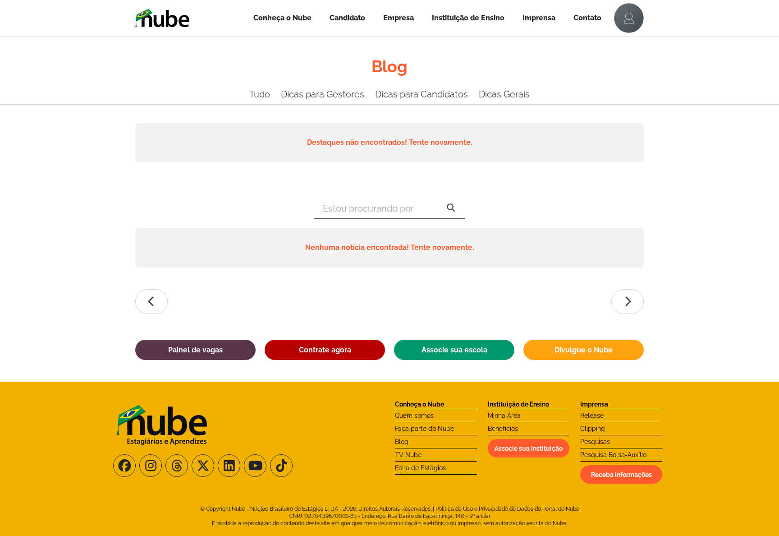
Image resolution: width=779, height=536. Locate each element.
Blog (401, 441)
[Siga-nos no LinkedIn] (229, 465)
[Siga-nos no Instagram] (150, 465)
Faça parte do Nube (424, 428)
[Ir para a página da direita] (627, 301)
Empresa (398, 18)
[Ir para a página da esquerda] (151, 301)
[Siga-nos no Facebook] (124, 465)
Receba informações (621, 474)
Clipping (592, 428)
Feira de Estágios (420, 467)
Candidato (347, 18)
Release (592, 415)
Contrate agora (325, 350)
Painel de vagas (195, 350)
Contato (587, 18)
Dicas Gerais (504, 94)
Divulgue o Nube (583, 350)
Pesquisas (595, 441)
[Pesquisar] (451, 208)
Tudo (259, 94)
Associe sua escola (454, 350)
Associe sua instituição (529, 448)
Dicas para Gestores (322, 94)
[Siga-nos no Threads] (176, 465)
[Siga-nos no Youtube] (255, 465)
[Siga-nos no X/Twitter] (203, 465)
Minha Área (504, 415)
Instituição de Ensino (468, 18)
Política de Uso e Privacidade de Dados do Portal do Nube (507, 509)
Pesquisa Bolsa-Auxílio (613, 454)
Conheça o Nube (282, 18)
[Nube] (189, 18)
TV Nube (408, 454)
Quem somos (414, 415)
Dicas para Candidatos (421, 94)
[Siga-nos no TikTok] (281, 465)
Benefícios (503, 428)
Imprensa (538, 18)
